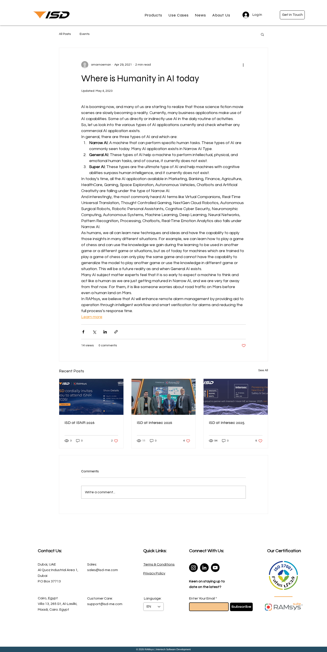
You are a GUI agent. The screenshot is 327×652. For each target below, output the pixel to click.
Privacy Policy (154, 573)
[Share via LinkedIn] (105, 332)
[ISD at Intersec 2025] (236, 397)
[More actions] (243, 64)
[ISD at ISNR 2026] (91, 397)
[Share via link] (116, 332)
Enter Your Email (202, 598)
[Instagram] (193, 567)
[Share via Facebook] (83, 332)
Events (84, 34)
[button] (153, 15)
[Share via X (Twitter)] (94, 332)
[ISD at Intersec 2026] (163, 397)
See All (263, 370)
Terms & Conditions (159, 564)
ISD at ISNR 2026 (80, 422)
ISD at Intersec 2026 (154, 422)
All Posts (65, 34)
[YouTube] (215, 567)
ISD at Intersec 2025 (226, 422)
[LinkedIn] (204, 567)
